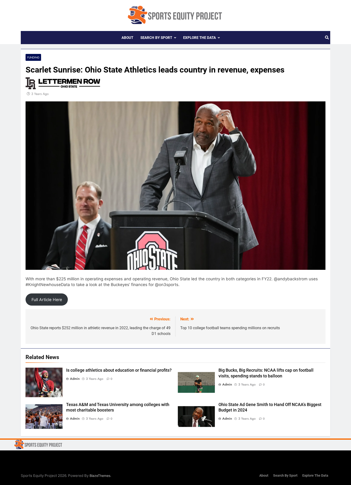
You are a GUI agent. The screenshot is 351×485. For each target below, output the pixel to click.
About (127, 38)
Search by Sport (156, 38)
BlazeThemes (100, 476)
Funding (33, 57)
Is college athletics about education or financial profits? (119, 370)
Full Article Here (47, 299)
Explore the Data (199, 38)
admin (75, 378)
